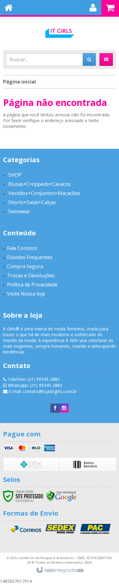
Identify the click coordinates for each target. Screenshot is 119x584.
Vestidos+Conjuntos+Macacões (44, 193)
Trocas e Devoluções (31, 275)
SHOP (14, 175)
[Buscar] (89, 59)
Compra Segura (25, 266)
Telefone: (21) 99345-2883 (33, 379)
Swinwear (19, 211)
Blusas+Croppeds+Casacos (39, 184)
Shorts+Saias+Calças (32, 202)
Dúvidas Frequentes (29, 257)
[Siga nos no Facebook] (55, 408)
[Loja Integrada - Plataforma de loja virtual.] (60, 570)
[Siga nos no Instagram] (64, 408)
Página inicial (19, 81)
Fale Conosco (22, 248)
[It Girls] (59, 32)
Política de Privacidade (32, 284)
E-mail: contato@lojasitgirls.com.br (42, 391)
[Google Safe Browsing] (61, 496)
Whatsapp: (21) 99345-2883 (34, 385)
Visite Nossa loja (26, 293)
